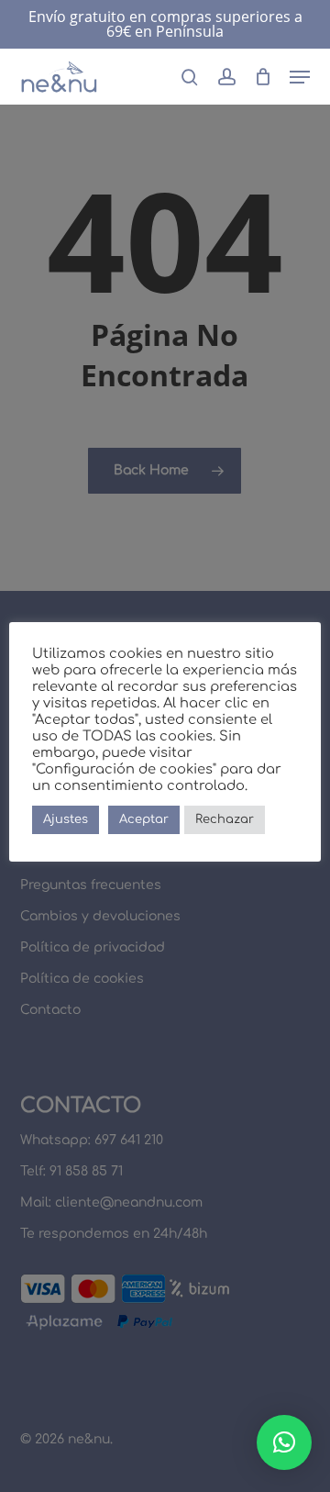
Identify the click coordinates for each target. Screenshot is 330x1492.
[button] (300, 77)
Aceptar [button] (144, 819)
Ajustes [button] (65, 819)
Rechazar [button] (224, 819)
